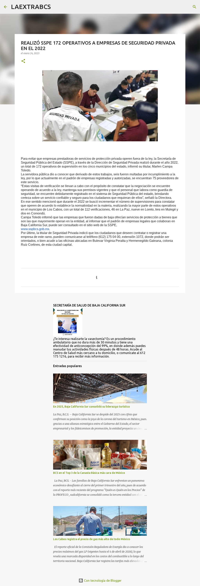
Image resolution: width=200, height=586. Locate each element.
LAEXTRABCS (31, 6)
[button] (23, 61)
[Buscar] (56, 7)
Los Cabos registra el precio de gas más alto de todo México (91, 539)
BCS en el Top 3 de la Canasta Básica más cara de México (89, 472)
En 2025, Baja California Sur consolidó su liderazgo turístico (91, 406)
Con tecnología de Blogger (102, 580)
